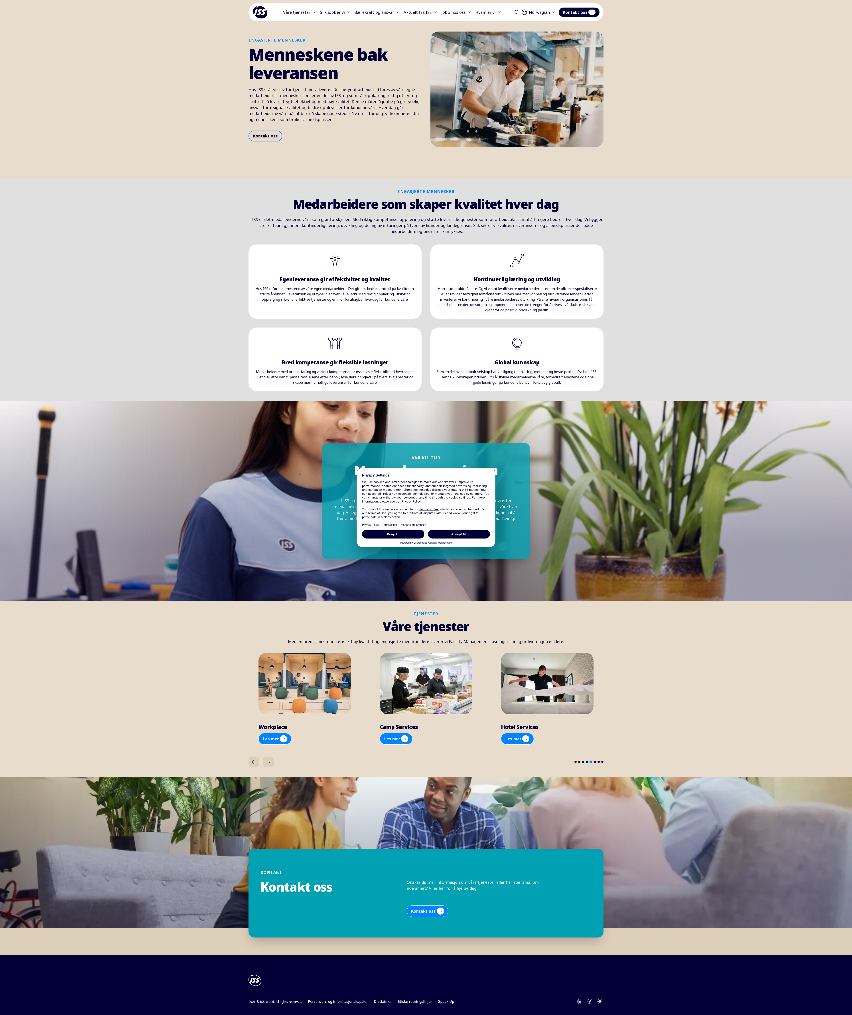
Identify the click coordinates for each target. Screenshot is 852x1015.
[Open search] (517, 12)
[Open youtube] (600, 1001)
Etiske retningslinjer (415, 1001)
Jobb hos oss (453, 12)
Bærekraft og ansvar (374, 12)
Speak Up (446, 1001)
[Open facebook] (590, 1001)
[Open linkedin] (579, 1001)
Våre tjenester (296, 12)
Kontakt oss (575, 12)
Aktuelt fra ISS (418, 12)
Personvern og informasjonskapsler (338, 1001)
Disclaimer (383, 1001)
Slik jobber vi (332, 12)
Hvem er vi (485, 12)
